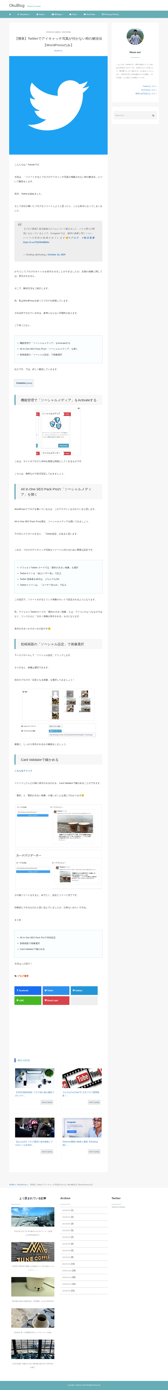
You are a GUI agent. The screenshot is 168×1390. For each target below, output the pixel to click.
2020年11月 (66, 1277)
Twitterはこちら (149, 86)
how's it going (47, 1102)
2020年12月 (66, 1271)
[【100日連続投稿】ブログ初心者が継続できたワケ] (34, 1078)
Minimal (78, 1385)
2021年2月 (66, 1257)
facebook (23, 990)
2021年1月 (66, 1264)
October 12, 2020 (56, 254)
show (29, 383)
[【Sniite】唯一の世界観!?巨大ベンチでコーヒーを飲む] (32, 1318)
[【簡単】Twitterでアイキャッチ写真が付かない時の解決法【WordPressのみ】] (58, 105)
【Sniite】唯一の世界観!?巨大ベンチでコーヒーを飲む (33, 1332)
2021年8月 (66, 1224)
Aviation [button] (24, 14)
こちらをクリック (23, 771)
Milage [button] (58, 14)
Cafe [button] (41, 14)
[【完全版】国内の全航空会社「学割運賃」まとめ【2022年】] (32, 1287)
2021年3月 (66, 1251)
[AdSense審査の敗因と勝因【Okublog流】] (82, 1127)
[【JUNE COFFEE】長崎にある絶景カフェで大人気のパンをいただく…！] (32, 1252)
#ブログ (74, 238)
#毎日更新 (88, 238)
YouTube (90, 14)
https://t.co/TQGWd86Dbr (36, 242)
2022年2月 (66, 1217)
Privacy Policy (111, 14)
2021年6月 (66, 1230)
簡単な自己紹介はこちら (145, 93)
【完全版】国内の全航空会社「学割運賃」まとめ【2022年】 (32, 1301)
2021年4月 (66, 1244)
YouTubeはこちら (148, 90)
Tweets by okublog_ (119, 1207)
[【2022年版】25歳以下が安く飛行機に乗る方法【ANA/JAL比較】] (32, 1349)
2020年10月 (66, 1284)
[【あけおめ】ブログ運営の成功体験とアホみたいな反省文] (34, 1127)
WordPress (58, 51)
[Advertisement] (31, 1033)
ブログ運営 (23, 976)
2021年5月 (66, 1237)
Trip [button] (73, 14)
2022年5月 (66, 1210)
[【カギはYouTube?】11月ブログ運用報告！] (82, 1078)
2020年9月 (66, 1291)
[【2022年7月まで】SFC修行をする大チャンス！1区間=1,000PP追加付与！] (32, 1217)
